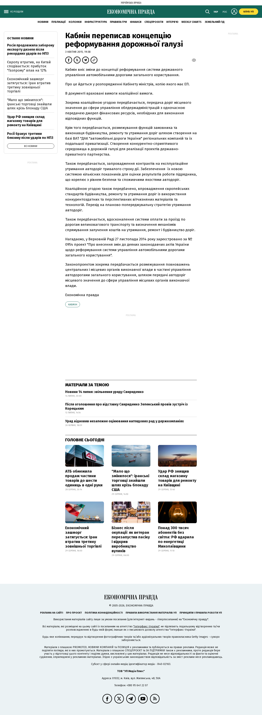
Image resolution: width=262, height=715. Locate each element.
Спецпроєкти (153, 22)
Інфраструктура (96, 22)
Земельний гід (215, 22)
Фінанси (135, 22)
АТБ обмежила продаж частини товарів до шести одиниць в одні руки (84, 478)
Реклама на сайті (51, 612)
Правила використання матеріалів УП (151, 612)
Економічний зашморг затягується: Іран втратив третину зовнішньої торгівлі (83, 537)
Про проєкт (74, 612)
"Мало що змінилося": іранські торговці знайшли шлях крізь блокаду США (130, 480)
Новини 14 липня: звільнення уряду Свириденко (104, 392)
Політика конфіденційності (104, 612)
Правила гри (118, 22)
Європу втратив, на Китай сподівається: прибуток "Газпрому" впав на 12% (29, 66)
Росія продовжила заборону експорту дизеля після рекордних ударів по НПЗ (30, 49)
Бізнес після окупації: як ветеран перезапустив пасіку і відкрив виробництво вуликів (131, 539)
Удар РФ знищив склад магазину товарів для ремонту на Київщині (177, 478)
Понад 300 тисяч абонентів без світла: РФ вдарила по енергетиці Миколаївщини (176, 537)
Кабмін (72, 304)
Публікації (58, 22)
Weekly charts (191, 22)
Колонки (75, 22)
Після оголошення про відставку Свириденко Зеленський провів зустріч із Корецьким (126, 406)
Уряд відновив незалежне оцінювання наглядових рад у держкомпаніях (124, 421)
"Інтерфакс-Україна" (146, 626)
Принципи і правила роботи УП (201, 612)
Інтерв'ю (172, 22)
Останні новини (20, 38)
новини (43, 22)
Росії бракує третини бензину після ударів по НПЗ (30, 136)
